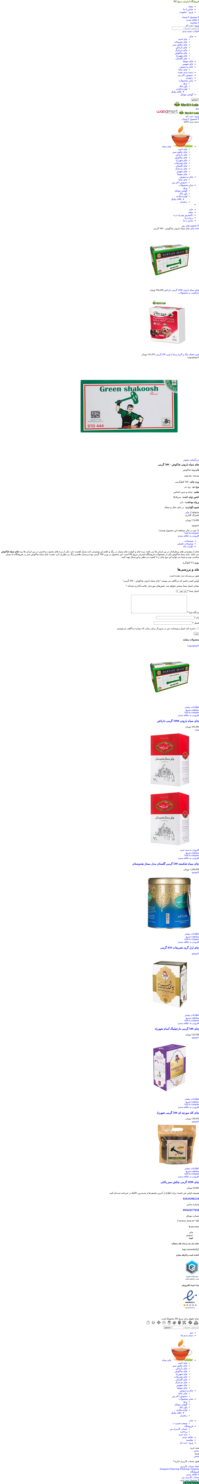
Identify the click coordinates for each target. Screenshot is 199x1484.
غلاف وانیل (176, 91)
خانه (196, 228)
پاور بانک (183, 86)
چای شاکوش (181, 53)
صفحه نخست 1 (180, 1423)
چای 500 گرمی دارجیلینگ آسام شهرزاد (177, 1028)
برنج (185, 83)
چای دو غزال (181, 50)
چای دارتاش (181, 47)
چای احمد (182, 39)
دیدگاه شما (193, 612)
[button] (189, 850)
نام (196, 617)
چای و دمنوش (186, 67)
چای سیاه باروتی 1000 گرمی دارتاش (181, 290)
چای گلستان (181, 58)
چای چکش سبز (179, 44)
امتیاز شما (193, 591)
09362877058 (191, 1210)
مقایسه (189, 1440)
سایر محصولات (186, 80)
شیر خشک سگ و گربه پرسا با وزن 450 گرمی (177, 354)
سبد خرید (182, 1434)
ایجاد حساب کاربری (189, 1466)
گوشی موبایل (186, 94)
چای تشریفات (180, 42)
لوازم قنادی (181, 89)
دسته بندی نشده (185, 72)
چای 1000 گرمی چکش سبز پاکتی (180, 1182)
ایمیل (195, 623)
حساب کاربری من (178, 1429)
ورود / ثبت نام (186, 1442)
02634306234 (191, 1198)
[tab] (188, 541)
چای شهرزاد (181, 55)
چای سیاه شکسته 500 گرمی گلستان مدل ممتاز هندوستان (165, 863)
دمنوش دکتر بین (185, 75)
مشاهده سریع (192, 710)
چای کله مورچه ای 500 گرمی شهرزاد (178, 1112)
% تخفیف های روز (190, 225)
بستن (196, 1450)
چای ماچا (182, 69)
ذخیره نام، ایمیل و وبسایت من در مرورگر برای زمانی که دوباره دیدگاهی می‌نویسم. (156, 628)
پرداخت (183, 1431)
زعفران (189, 78)
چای (191, 36)
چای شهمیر (187, 64)
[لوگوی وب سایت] (186, 105)
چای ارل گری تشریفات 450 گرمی (179, 947)
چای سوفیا (188, 61)
